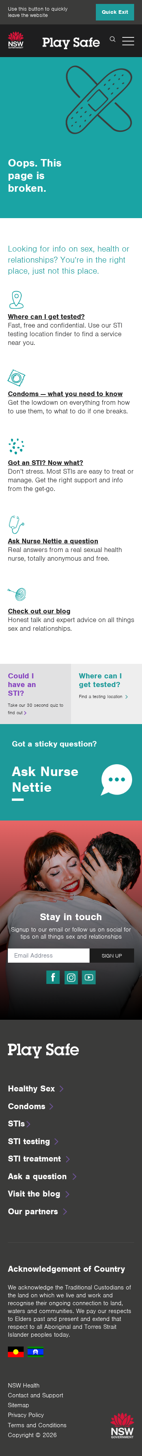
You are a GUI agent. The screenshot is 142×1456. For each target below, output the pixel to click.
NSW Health (23, 1385)
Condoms (26, 1106)
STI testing (29, 1141)
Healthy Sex (31, 1088)
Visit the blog (34, 1193)
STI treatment (34, 1158)
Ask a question (37, 1176)
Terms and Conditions (37, 1425)
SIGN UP (112, 955)
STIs (16, 1123)
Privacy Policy (26, 1415)
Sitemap (18, 1405)
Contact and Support (35, 1395)
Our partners (33, 1211)
